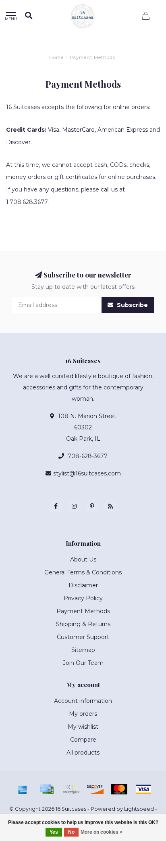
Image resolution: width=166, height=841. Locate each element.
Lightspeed (139, 809)
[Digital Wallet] (71, 789)
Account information (83, 700)
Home (56, 57)
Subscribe (131, 305)
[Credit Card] (47, 789)
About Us (83, 559)
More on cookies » (101, 832)
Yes (54, 832)
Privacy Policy (83, 598)
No (71, 832)
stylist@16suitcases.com (87, 473)
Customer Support (83, 637)
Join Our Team (83, 662)
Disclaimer (83, 585)
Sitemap (83, 650)
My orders (83, 713)
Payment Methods (83, 611)
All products (83, 752)
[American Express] (22, 789)
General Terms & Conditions (83, 572)
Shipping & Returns (83, 624)
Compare (83, 739)
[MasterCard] (119, 789)
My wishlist (83, 726)
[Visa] (143, 789)
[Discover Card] (95, 789)
